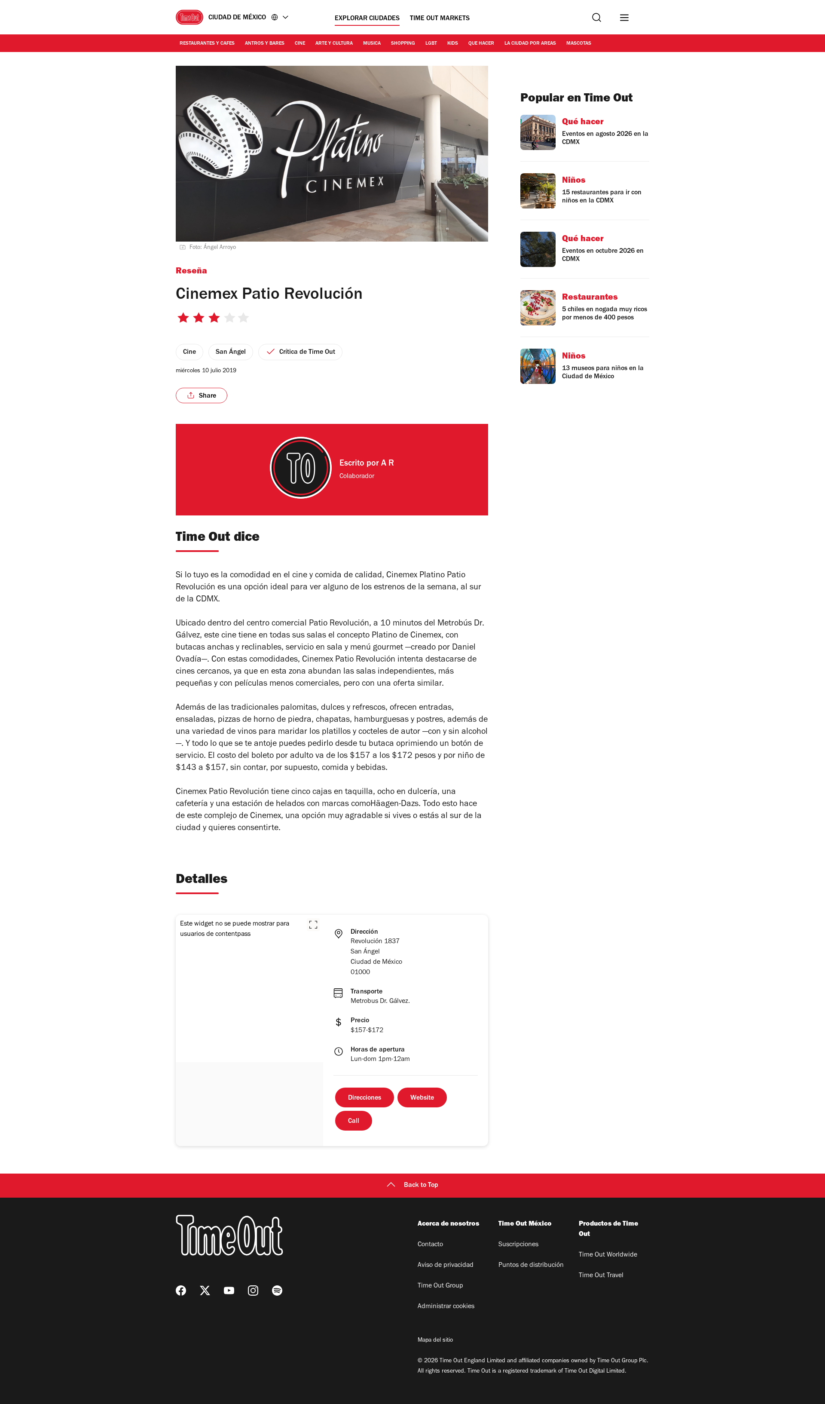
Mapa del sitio (435, 1341)
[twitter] (205, 1290)
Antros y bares (264, 43)
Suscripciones (518, 1245)
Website (422, 1098)
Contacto (430, 1245)
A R (387, 464)
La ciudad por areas (530, 43)
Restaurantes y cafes (207, 43)
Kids (452, 43)
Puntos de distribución (531, 1265)
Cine (300, 43)
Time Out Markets (440, 18)
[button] (313, 924)
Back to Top (421, 1185)
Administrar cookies (446, 1306)
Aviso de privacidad (446, 1265)
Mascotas (578, 43)
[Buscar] (596, 17)
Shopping (403, 43)
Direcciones (364, 1098)
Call (353, 1121)
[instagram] (253, 1290)
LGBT (431, 43)
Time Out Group (440, 1286)
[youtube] (229, 1290)
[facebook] (181, 1290)
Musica (372, 43)
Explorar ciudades (367, 18)
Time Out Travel (601, 1275)
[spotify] (277, 1290)
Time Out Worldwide (608, 1255)
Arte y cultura (334, 43)
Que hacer (481, 43)
